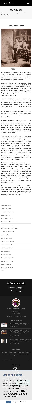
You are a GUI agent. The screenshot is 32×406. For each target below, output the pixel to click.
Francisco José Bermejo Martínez (9, 221)
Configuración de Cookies (19, 402)
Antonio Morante (5, 215)
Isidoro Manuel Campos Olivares (9, 228)
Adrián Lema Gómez (6, 208)
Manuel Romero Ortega (7, 261)
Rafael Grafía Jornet (6, 264)
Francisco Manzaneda (6, 225)
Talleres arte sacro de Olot (7, 271)
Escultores (25, 13)
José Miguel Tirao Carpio (7, 241)
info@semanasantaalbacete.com (17, 316)
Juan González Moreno (7, 248)
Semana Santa (9, 13)
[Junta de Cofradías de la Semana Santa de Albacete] (9, 3)
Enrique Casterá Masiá (7, 218)
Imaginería (18, 13)
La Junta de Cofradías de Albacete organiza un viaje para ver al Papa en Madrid (19, 324)
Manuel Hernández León (7, 258)
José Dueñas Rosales (6, 238)
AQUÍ (22, 390)
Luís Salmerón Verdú (6, 254)
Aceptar (8, 402)
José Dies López (5, 235)
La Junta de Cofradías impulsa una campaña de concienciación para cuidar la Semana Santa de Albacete (20, 341)
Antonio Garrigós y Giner (7, 212)
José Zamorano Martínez (7, 244)
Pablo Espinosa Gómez (7, 267)
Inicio (2, 13)
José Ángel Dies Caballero (7, 231)
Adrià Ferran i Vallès (6, 205)
